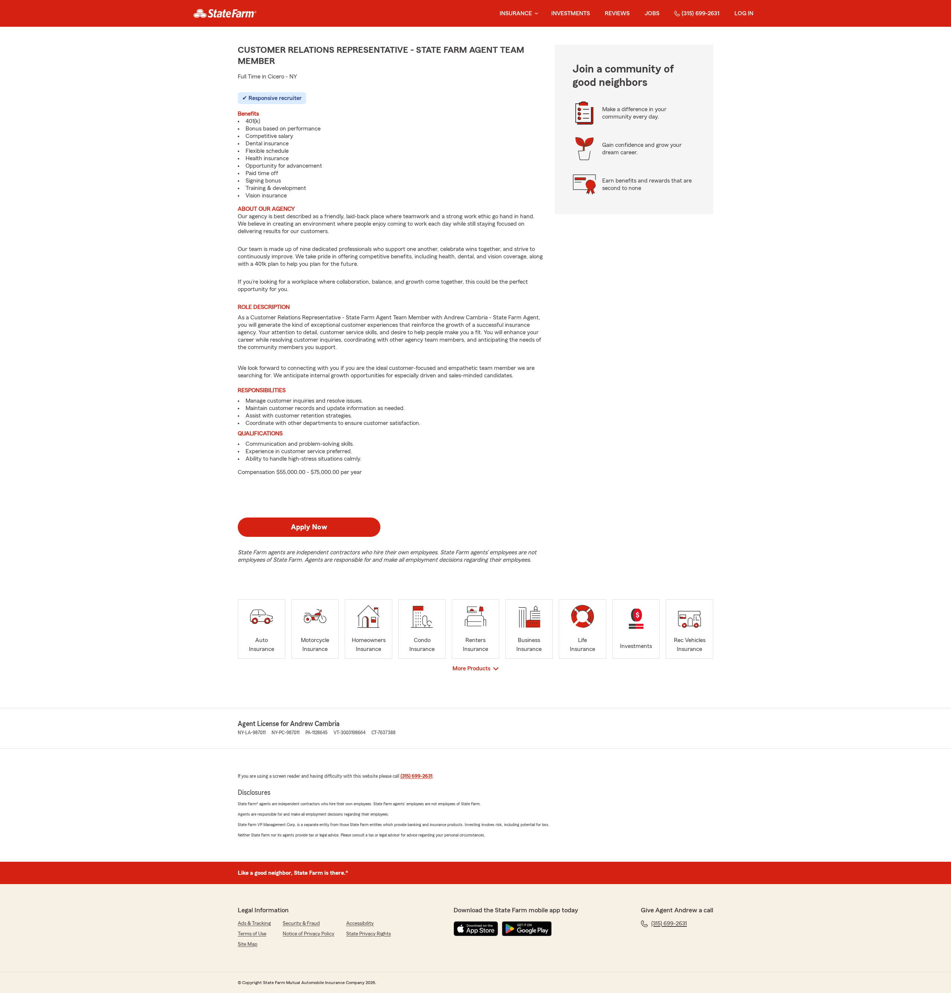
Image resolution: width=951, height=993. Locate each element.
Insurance (516, 13)
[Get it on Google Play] (527, 928)
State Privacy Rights (368, 933)
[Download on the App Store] (476, 928)
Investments (570, 13)
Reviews (617, 13)
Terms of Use (252, 933)
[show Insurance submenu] (535, 13)
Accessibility (360, 923)
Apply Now (309, 527)
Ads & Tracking (254, 923)
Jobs (652, 13)
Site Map (247, 944)
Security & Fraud (301, 923)
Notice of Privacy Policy (308, 933)
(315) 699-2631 (701, 13)
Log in (743, 13)
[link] (225, 13)
